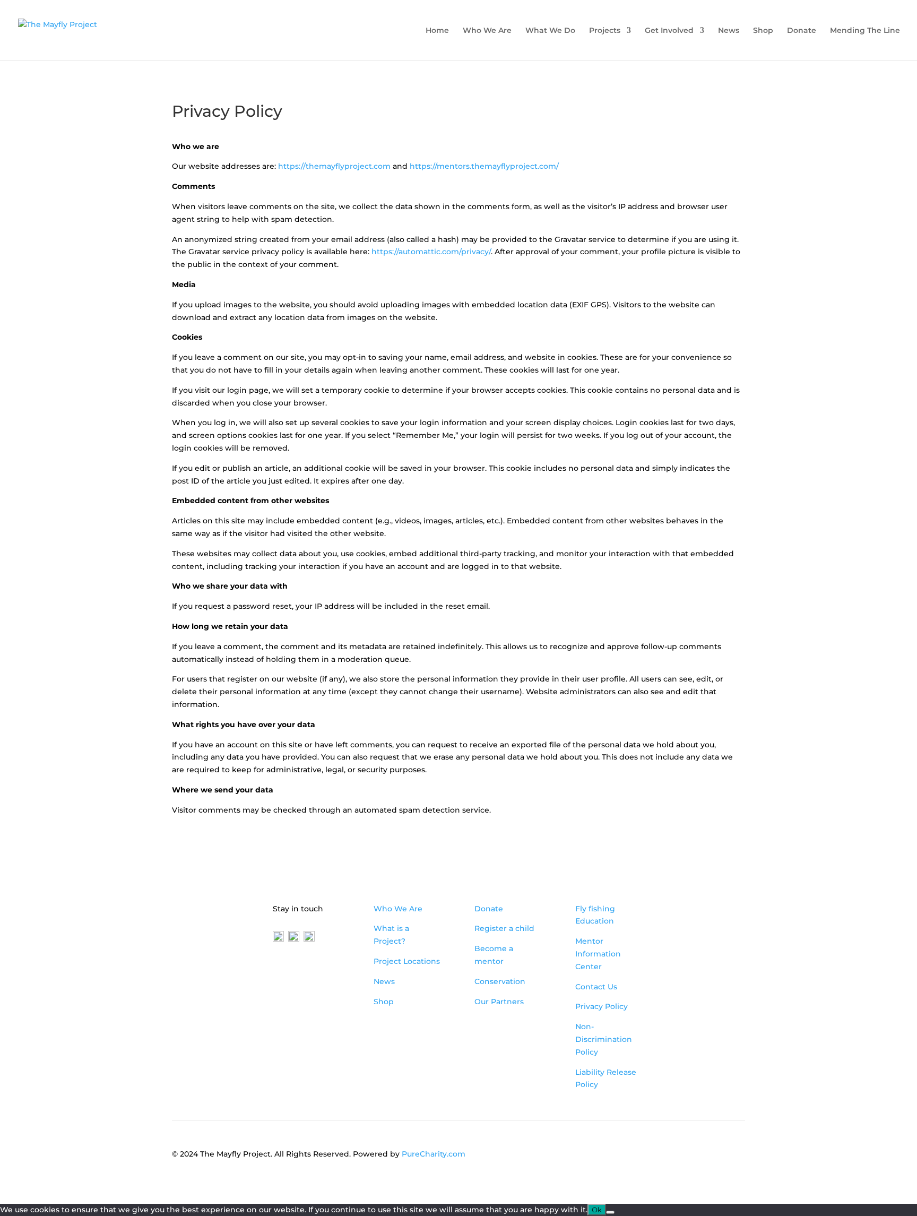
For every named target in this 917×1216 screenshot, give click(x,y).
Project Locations (407, 961)
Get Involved (669, 31)
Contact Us (596, 986)
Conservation (499, 981)
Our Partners (499, 1001)
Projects (604, 31)
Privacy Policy (601, 1006)
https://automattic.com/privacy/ (431, 251)
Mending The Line (865, 31)
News (728, 31)
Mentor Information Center (598, 953)
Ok (597, 1209)
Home (437, 31)
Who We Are (487, 31)
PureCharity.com (433, 1154)
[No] (610, 1212)
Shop (763, 31)
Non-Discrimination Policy (603, 1039)
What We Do (550, 31)
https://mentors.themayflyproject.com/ (484, 166)
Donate (801, 31)
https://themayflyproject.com (334, 166)
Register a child (504, 928)
